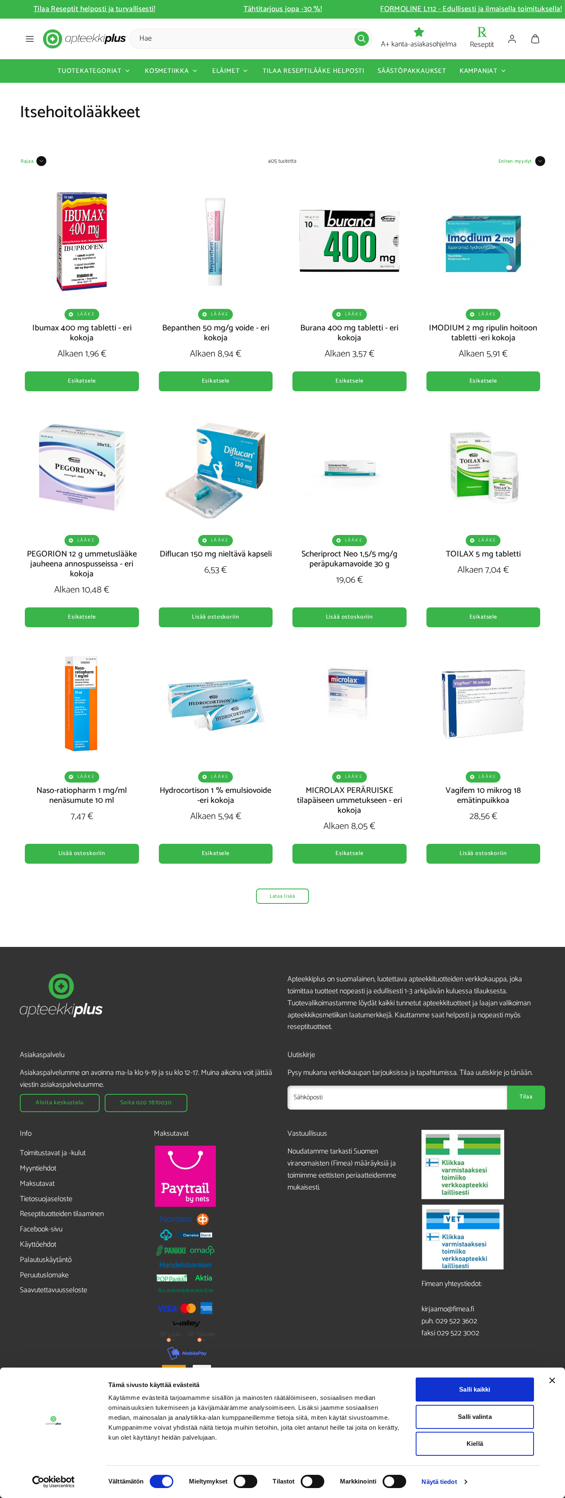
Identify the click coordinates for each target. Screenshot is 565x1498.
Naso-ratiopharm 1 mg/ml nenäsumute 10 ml (81, 795)
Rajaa (27, 161)
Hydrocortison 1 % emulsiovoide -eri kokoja (215, 795)
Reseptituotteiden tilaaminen (62, 1214)
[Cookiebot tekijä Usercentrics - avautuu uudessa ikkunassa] (53, 1482)
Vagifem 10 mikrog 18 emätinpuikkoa (483, 795)
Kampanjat (479, 71)
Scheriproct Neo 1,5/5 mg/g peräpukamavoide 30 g (349, 559)
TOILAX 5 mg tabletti (483, 554)
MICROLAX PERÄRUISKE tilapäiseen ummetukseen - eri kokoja (349, 800)
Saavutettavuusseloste (53, 1290)
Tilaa (526, 1097)
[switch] (245, 1481)
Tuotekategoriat (89, 71)
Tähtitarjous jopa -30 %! (471, 9)
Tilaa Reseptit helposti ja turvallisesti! (282, 9)
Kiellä (475, 1443)
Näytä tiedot (439, 1481)
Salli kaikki (474, 1389)
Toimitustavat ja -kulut (53, 1153)
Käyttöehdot (38, 1244)
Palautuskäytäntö (46, 1260)
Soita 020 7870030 (145, 1103)
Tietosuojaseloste (46, 1199)
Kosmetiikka (167, 71)
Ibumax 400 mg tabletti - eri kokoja (82, 333)
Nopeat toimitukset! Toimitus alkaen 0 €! (94, 9)
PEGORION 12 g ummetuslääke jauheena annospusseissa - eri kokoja (82, 564)
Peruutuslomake (44, 1275)
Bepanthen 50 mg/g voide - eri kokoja (215, 333)
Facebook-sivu (41, 1229)
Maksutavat (37, 1184)
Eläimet (226, 71)
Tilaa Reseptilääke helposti (313, 71)
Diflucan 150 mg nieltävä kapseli (216, 554)
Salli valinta (474, 1416)
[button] (30, 39)
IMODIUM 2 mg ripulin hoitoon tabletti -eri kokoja (483, 333)
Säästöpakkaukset (412, 71)
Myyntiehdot (38, 1168)
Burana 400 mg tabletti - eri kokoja (349, 333)
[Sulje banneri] (552, 1380)
